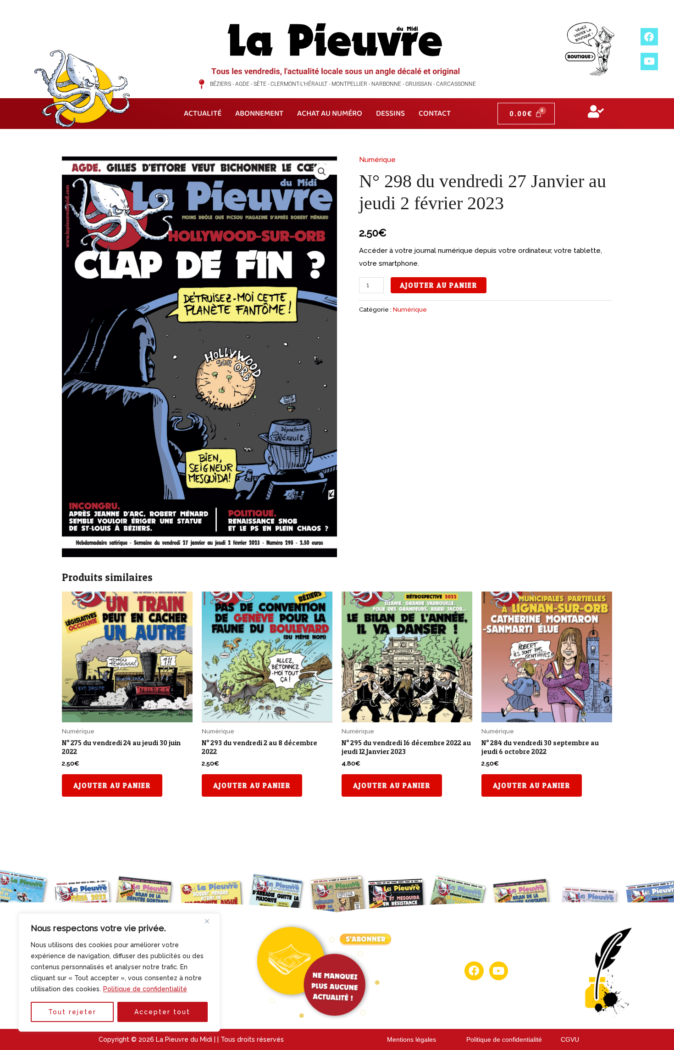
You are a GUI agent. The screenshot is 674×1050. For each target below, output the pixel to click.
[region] (119, 972)
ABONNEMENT (259, 113)
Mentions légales (411, 1039)
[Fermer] (210, 921)
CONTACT (435, 113)
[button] (322, 171)
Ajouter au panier (438, 285)
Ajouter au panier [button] (112, 785)
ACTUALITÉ (202, 113)
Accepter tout (162, 1012)
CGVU (570, 1039)
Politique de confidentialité (145, 989)
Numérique (377, 160)
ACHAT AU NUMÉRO (329, 113)
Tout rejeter (72, 1012)
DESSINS (390, 113)
